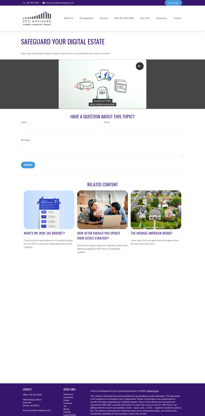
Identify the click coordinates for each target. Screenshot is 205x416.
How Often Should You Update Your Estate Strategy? (98, 235)
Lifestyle (67, 412)
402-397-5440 (32, 3)
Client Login (173, 3)
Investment (68, 397)
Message (25, 140)
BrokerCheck (153, 391)
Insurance (67, 403)
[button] (68, 18)
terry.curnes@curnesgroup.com (60, 3)
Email (107, 122)
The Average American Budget (152, 233)
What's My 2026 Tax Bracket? (44, 233)
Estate (66, 400)
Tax (65, 406)
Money (66, 409)
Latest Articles (69, 415)
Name (24, 122)
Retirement (68, 394)
